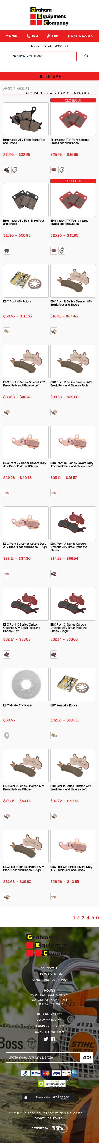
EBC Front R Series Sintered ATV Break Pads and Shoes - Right (71, 383)
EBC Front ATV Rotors (17, 301)
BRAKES (84, 93)
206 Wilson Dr (49, 974)
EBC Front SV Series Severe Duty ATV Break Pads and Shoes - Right (25, 545)
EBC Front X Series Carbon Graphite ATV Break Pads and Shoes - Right (68, 628)
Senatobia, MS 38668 (49, 980)
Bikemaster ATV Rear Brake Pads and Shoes (23, 222)
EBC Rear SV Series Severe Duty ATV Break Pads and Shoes (71, 868)
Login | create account (49, 46)
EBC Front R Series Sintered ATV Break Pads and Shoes (71, 303)
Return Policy (49, 1014)
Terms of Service (49, 1026)
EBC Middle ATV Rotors (17, 705)
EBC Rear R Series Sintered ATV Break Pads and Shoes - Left (70, 787)
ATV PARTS (35, 93)
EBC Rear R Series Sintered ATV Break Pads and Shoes (23, 787)
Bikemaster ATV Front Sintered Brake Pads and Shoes (69, 141)
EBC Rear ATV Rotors (63, 705)
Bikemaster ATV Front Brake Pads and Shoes (24, 141)
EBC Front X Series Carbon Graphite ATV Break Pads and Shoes (68, 547)
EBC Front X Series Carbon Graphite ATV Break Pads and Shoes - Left (21, 628)
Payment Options (49, 1032)
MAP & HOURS (81, 36)
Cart (54, 36)
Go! (87, 58)
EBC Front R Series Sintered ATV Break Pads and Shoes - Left (24, 383)
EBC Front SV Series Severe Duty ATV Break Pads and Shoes (24, 464)
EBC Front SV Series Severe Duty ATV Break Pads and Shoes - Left (71, 464)
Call (35, 36)
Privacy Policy (49, 1020)
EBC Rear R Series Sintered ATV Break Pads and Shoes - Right (23, 868)
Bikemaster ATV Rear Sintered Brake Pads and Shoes (69, 222)
